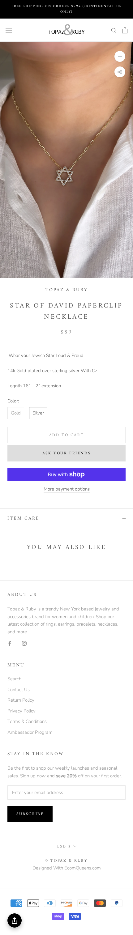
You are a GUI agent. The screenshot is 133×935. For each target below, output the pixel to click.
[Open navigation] (9, 30)
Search (14, 679)
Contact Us (18, 689)
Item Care (23, 518)
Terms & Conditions (27, 721)
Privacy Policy (21, 711)
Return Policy (20, 700)
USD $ (64, 846)
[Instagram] (24, 643)
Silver (38, 413)
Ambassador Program (30, 732)
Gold (16, 413)
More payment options (67, 489)
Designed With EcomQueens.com (66, 868)
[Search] (114, 30)
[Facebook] (9, 643)
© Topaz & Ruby (66, 860)
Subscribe (30, 814)
